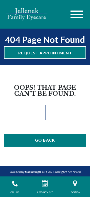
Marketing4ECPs (36, 171)
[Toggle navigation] (77, 14)
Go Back (45, 140)
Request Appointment (45, 52)
